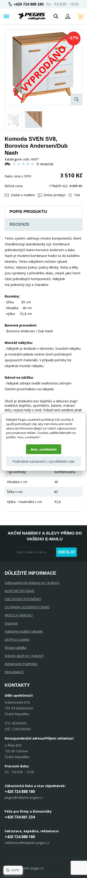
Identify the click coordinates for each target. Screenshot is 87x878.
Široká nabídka (15, 647)
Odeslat (66, 552)
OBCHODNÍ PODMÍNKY (23, 599)
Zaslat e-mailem (23, 195)
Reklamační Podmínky (21, 664)
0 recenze (45, 164)
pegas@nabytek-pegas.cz (24, 797)
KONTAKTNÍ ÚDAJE (19, 591)
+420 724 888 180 (29, 4)
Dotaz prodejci (54, 195)
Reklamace (14, 672)
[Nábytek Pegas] (31, 16)
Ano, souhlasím (44, 449)
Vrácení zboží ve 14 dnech (24, 656)
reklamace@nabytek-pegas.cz (27, 842)
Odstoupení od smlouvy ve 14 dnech (32, 582)
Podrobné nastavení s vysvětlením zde (43, 461)
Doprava (11, 623)
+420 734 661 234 (20, 817)
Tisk (77, 195)
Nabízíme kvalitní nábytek (24, 631)
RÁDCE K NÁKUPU (19, 615)
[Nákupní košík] (80, 16)
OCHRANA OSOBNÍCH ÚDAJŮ (27, 607)
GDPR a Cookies (17, 639)
